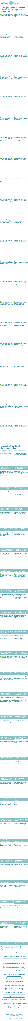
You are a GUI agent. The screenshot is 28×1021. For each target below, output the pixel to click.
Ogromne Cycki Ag (14, 1007)
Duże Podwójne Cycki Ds (14, 970)
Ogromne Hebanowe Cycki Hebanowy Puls (14, 956)
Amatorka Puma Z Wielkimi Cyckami (14, 952)
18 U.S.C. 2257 (8, 1018)
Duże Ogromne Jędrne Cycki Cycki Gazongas (14, 974)
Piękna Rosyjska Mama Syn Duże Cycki (14, 996)
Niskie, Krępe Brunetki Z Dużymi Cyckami (14, 985)
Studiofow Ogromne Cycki (14, 978)
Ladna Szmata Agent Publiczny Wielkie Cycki (14, 963)
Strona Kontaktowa (18, 1018)
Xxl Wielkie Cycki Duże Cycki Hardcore (14, 967)
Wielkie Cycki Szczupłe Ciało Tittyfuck (14, 960)
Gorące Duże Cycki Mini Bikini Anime (14, 981)
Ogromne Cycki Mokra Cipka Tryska (14, 992)
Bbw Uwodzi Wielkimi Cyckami (14, 989)
